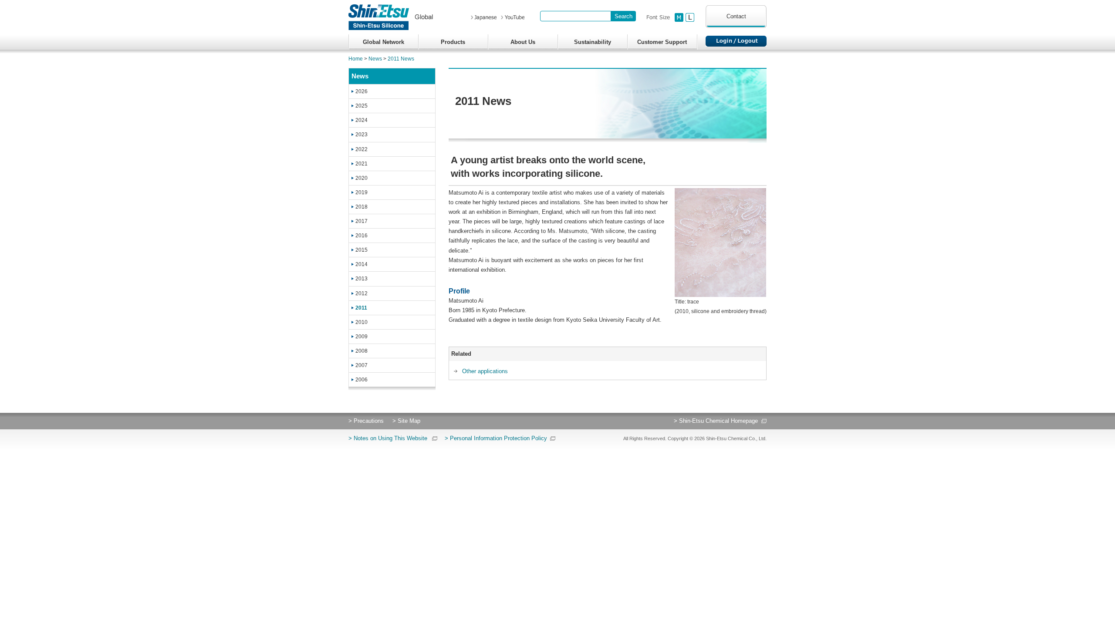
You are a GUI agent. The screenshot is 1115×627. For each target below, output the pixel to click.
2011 (361, 308)
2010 (361, 322)
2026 (361, 91)
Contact (736, 16)
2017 (361, 221)
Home (355, 59)
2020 (361, 178)
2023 (361, 134)
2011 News (401, 59)
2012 (361, 293)
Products (453, 42)
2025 (361, 106)
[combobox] (575, 16)
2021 (361, 164)
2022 (361, 149)
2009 (361, 337)
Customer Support (662, 42)
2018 (361, 207)
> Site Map (406, 421)
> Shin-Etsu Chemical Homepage (716, 421)
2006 (361, 380)
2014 (361, 264)
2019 (361, 192)
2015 (361, 250)
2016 (361, 236)
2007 (361, 365)
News (375, 59)
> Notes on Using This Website (387, 438)
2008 (361, 351)
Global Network (383, 42)
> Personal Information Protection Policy (496, 438)
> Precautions (366, 421)
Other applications (485, 371)
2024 (361, 120)
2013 (361, 279)
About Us (522, 42)
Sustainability (592, 42)
